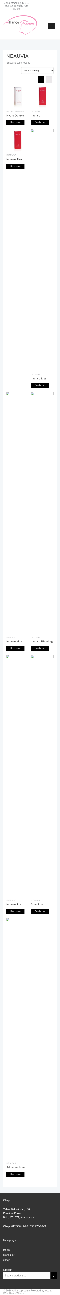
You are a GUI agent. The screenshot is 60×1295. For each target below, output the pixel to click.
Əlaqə (6, 1260)
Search (7, 1269)
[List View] (49, 79)
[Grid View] (41, 79)
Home (6, 1249)
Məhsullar (8, 1255)
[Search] (54, 1275)
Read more (15, 122)
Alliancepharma (21, 1290)
